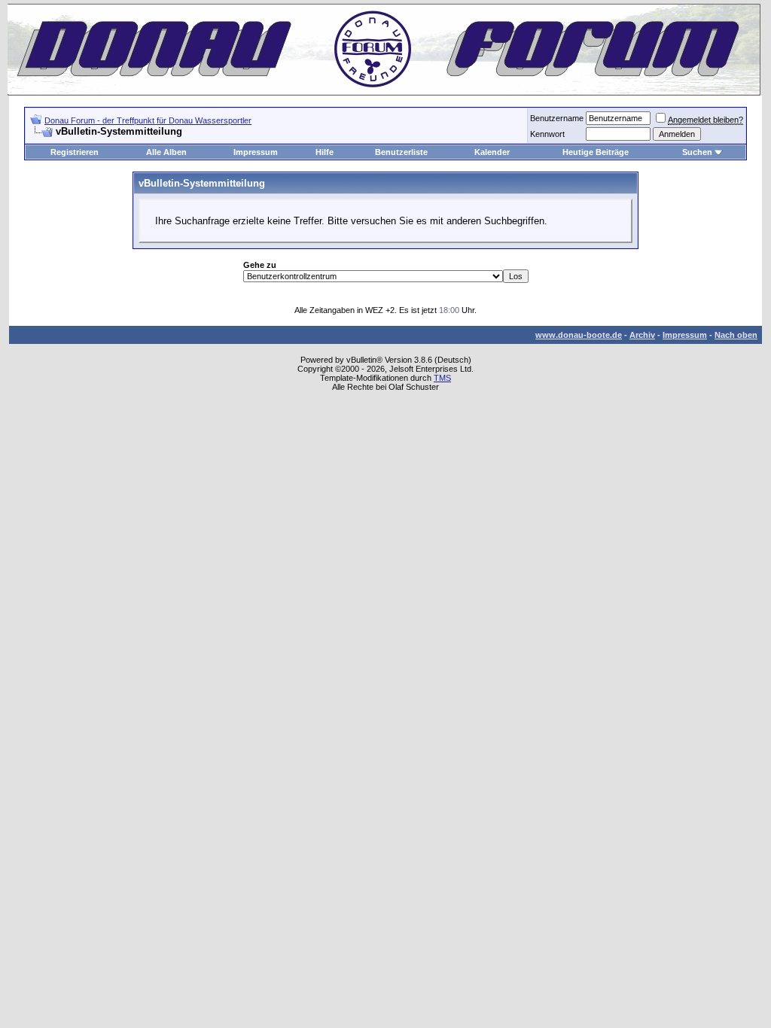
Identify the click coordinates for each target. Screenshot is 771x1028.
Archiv (642, 334)
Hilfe (324, 152)
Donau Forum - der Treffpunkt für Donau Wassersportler (147, 120)
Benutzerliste (401, 152)
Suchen (697, 152)
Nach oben (736, 334)
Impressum (255, 152)
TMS (442, 377)
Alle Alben (166, 152)
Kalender (492, 152)
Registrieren (74, 152)
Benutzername (557, 118)
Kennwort (547, 133)
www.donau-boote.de (578, 334)
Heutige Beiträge (595, 152)
